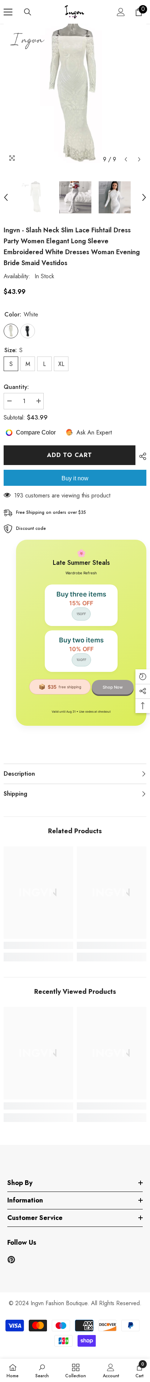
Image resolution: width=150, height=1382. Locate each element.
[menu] (8, 12)
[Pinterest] (11, 1259)
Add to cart (69, 455)
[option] (75, 95)
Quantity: (16, 387)
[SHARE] (140, 456)
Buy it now (75, 478)
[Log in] (121, 12)
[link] (38, 945)
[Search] (27, 12)
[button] (125, 159)
